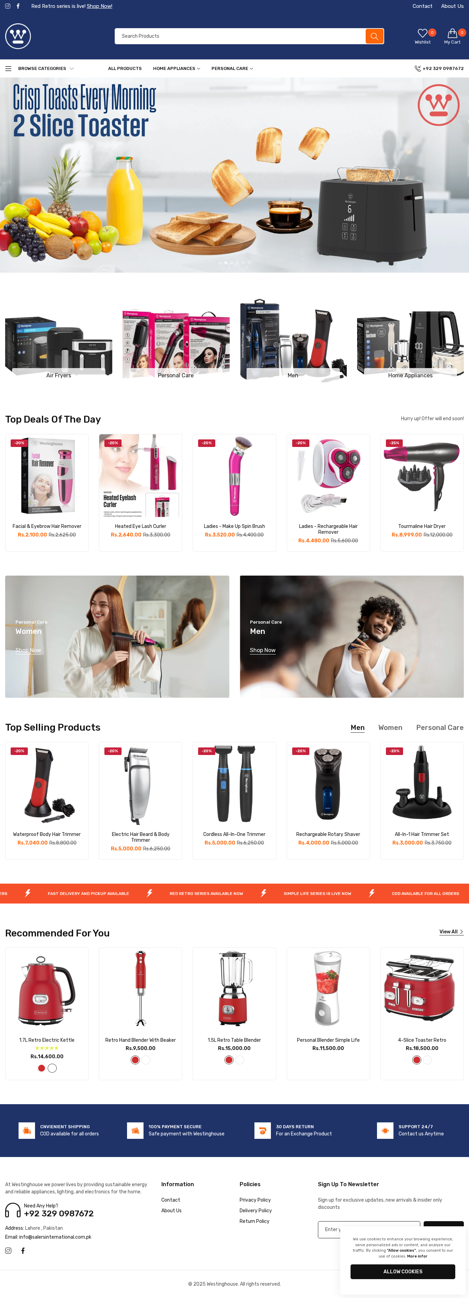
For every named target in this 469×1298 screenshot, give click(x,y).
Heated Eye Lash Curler (140, 526)
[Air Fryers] (58, 336)
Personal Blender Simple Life (328, 1040)
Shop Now (28, 650)
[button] (220, 262)
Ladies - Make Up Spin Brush (234, 526)
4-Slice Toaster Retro (422, 1040)
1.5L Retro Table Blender (234, 1040)
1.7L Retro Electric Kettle (47, 1040)
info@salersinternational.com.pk (48, 1237)
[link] (68, 893)
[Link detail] (7, 6)
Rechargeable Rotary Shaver (328, 834)
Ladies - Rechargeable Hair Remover (328, 529)
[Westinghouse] (51, 36)
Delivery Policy (256, 1211)
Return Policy (255, 1221)
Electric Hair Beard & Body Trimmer (141, 837)
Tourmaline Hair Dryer (422, 526)
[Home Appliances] (410, 336)
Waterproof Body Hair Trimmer (47, 834)
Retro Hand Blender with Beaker (140, 1040)
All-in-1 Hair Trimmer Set (422, 834)
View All (448, 932)
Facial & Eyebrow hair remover (47, 526)
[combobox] (249, 36)
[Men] (293, 336)
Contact (423, 6)
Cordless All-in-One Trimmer (234, 834)
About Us (452, 6)
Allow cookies (403, 1272)
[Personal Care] (176, 336)
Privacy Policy (255, 1200)
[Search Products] (375, 36)
